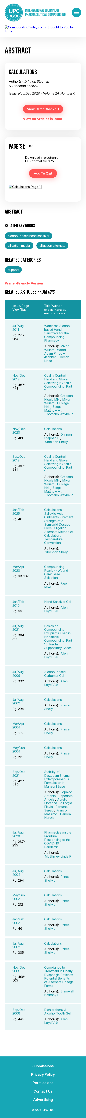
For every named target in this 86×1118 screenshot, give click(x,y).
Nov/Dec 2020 (19, 430)
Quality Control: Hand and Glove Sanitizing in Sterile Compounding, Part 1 (58, 464)
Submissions (43, 1066)
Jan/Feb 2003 (18, 921)
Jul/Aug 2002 (18, 945)
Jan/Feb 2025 (18, 511)
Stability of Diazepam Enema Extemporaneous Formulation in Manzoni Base (57, 779)
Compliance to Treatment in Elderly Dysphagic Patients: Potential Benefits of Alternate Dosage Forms (59, 976)
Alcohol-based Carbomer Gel (55, 673)
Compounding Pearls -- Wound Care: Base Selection (56, 572)
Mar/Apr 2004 (18, 725)
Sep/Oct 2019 (18, 458)
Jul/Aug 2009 (18, 673)
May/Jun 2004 (18, 749)
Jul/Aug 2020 (18, 834)
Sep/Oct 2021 (18, 773)
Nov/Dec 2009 (19, 969)
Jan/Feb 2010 (18, 603)
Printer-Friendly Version (24, 283)
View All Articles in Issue (42, 119)
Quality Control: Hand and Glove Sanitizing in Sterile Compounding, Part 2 (58, 382)
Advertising (43, 1100)
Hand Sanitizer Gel (57, 602)
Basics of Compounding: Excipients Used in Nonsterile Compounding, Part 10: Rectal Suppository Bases (58, 637)
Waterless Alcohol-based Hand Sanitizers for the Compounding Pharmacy (58, 333)
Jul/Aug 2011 (18, 327)
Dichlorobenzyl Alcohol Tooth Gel (57, 1011)
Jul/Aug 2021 (18, 628)
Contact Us (43, 1091)
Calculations (53, 429)
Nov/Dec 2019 (19, 377)
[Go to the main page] (35, 12)
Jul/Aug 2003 (18, 701)
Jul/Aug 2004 (18, 873)
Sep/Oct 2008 (18, 1011)
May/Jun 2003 (18, 897)
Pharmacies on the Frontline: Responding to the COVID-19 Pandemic (57, 839)
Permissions (43, 1083)
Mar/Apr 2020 (18, 568)
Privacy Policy (43, 1074)
